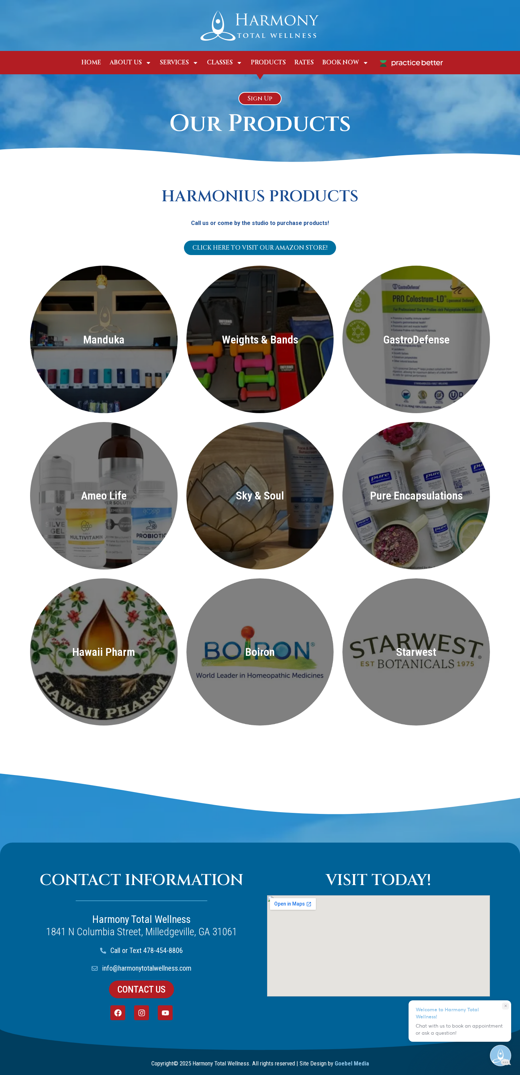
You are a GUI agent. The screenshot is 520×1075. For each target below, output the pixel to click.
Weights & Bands (260, 339)
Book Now (340, 62)
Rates (304, 62)
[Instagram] (141, 1012)
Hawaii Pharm (103, 652)
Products (268, 62)
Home (91, 62)
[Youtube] (165, 1012)
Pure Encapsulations (416, 495)
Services (174, 62)
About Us (126, 62)
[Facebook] (117, 1012)
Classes (220, 62)
